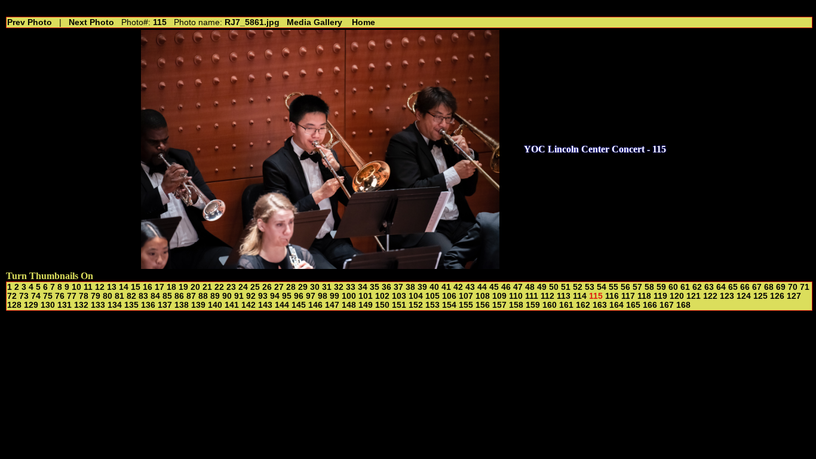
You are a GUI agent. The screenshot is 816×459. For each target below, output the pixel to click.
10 (76, 287)
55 (613, 287)
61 (685, 287)
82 (131, 296)
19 (183, 287)
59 (661, 287)
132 (81, 305)
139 (198, 305)
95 (287, 296)
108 (483, 296)
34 (362, 287)
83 (143, 296)
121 (693, 296)
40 (434, 287)
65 (733, 287)
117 (628, 296)
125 (760, 296)
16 (147, 287)
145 (299, 305)
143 (265, 305)
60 (673, 287)
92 (251, 296)
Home (363, 22)
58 (649, 287)
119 (660, 296)
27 (279, 287)
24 (243, 287)
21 (207, 287)
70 (792, 287)
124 (744, 296)
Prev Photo (29, 22)
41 (446, 287)
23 (231, 287)
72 (12, 296)
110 (516, 296)
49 (542, 287)
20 (195, 287)
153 (432, 305)
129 (31, 305)
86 (179, 296)
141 (232, 305)
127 (794, 296)
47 (518, 287)
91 (239, 296)
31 (327, 287)
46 (506, 287)
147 (332, 305)
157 (499, 305)
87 (191, 296)
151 (399, 305)
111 (531, 296)
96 (298, 296)
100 (349, 296)
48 (530, 287)
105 (432, 296)
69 (781, 287)
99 (334, 296)
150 (382, 305)
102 (382, 296)
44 (482, 287)
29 (303, 287)
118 (644, 296)
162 (583, 305)
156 (483, 305)
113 (563, 296)
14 (123, 287)
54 (601, 287)
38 (410, 287)
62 (697, 287)
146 (315, 305)
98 (322, 296)
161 (566, 305)
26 (267, 287)
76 (60, 296)
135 (131, 305)
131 (64, 305)
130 (48, 305)
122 (710, 296)
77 (71, 296)
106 (449, 296)
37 (398, 287)
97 (310, 296)
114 (580, 296)
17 (159, 287)
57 (637, 287)
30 (315, 287)
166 (650, 305)
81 (119, 296)
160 (549, 305)
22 (219, 287)
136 (148, 305)
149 (365, 305)
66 (745, 287)
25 (255, 287)
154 (449, 305)
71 (804, 287)
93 (263, 296)
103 (399, 296)
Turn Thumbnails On (49, 276)
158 (516, 305)
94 (275, 296)
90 (227, 296)
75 (48, 296)
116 (612, 296)
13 (111, 287)
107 (466, 296)
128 (14, 305)
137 (165, 305)
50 (554, 287)
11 (88, 287)
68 (769, 287)
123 (727, 296)
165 (633, 305)
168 (683, 305)
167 (666, 305)
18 (171, 287)
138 (181, 305)
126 (777, 296)
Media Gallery (314, 22)
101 (365, 296)
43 (470, 287)
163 (600, 305)
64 (721, 287)
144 (282, 305)
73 (24, 296)
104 (416, 296)
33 (350, 287)
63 (709, 287)
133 (98, 305)
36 (386, 287)
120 (677, 296)
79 (95, 296)
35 (374, 287)
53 (589, 287)
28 (291, 287)
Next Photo (91, 22)
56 (625, 287)
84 (155, 296)
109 (499, 296)
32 (338, 287)
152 (416, 305)
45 (494, 287)
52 (577, 287)
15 (135, 287)
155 (466, 305)
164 (616, 305)
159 (533, 305)
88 (203, 296)
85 (167, 296)
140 (215, 305)
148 (349, 305)
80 (107, 296)
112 (547, 296)
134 (115, 305)
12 (100, 287)
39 (422, 287)
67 (757, 287)
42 (458, 287)
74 (36, 296)
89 (215, 296)
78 (83, 296)
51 (565, 287)
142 (248, 305)
